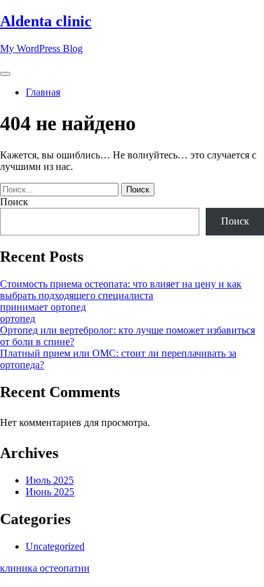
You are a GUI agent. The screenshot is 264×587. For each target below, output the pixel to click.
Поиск (14, 201)
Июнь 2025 (50, 491)
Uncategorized (55, 546)
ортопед (17, 318)
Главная (43, 92)
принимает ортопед (43, 307)
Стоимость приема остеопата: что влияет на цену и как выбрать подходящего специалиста (121, 289)
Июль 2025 (50, 480)
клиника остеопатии (45, 568)
